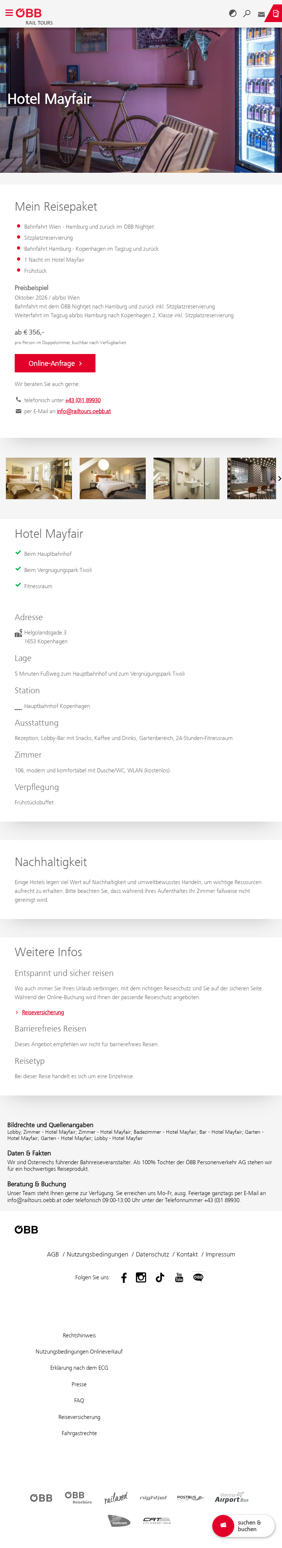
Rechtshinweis (79, 1335)
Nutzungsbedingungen (97, 1254)
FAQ (79, 1400)
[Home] (121, 13)
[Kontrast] (232, 13)
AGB (53, 1254)
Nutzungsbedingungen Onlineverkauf (79, 1351)
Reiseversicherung (43, 1012)
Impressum (220, 1254)
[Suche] (246, 13)
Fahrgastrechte (79, 1433)
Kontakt (187, 1254)
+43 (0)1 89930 (83, 400)
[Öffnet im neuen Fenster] (122, 1277)
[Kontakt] (261, 13)
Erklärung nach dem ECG (79, 1367)
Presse (79, 1384)
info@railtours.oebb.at (84, 411)
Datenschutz (152, 1254)
